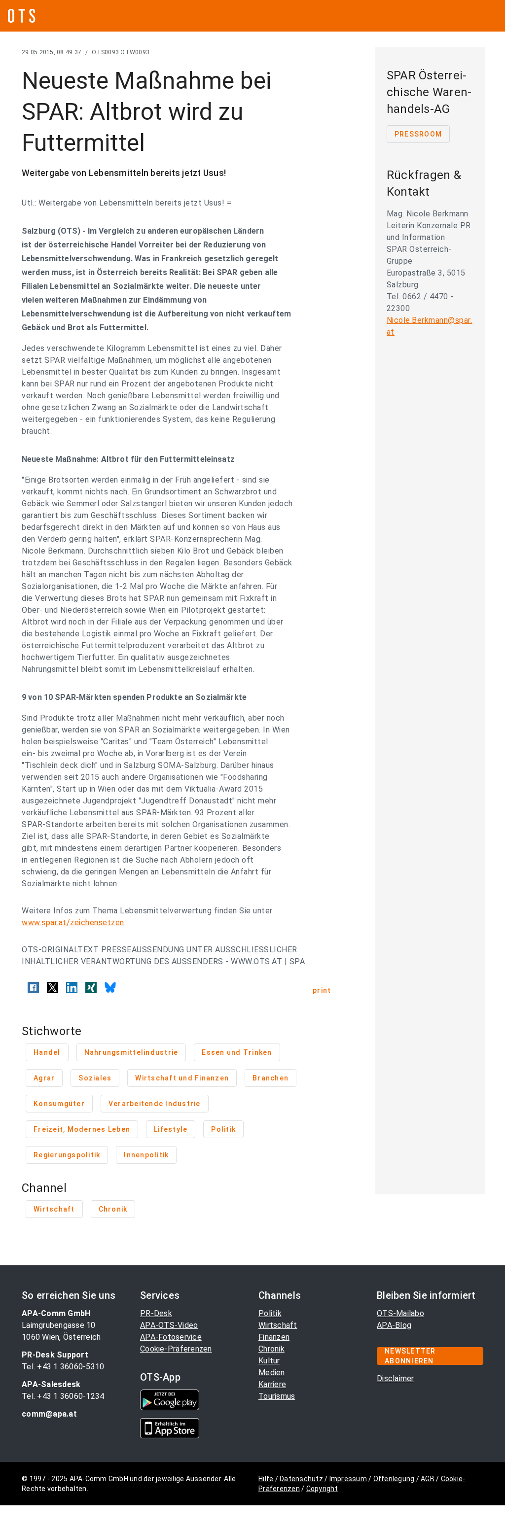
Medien (271, 1372)
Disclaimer (395, 1378)
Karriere (272, 1384)
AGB (427, 1479)
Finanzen (273, 1337)
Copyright (322, 1489)
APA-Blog (394, 1325)
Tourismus (276, 1396)
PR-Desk (156, 1313)
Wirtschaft (277, 1325)
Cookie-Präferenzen (176, 1349)
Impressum (348, 1479)
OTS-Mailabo (400, 1313)
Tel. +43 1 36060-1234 (63, 1396)
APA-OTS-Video (169, 1325)
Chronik (271, 1349)
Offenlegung (394, 1479)
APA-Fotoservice (171, 1337)
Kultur (269, 1360)
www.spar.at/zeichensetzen (73, 922)
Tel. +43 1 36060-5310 (63, 1366)
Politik (270, 1313)
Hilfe (265, 1479)
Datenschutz (301, 1479)
